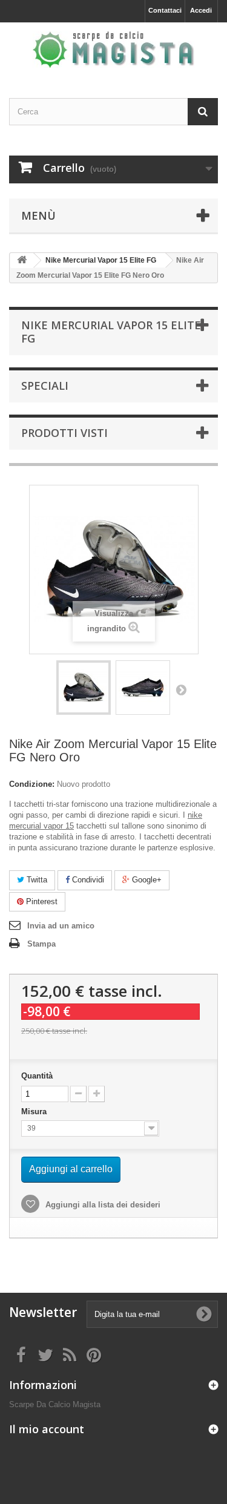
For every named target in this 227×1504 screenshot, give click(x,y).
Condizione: (31, 784)
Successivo (181, 689)
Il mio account (46, 1429)
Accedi (201, 10)
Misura (35, 1111)
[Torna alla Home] (21, 260)
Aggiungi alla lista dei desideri (101, 1204)
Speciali (44, 385)
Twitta (35, 879)
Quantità (37, 1075)
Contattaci (165, 10)
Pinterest (41, 901)
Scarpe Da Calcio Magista (54, 1404)
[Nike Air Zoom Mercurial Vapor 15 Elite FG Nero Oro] (83, 687)
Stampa (41, 943)
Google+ (146, 879)
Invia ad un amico (60, 925)
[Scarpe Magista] (113, 49)
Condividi (87, 879)
